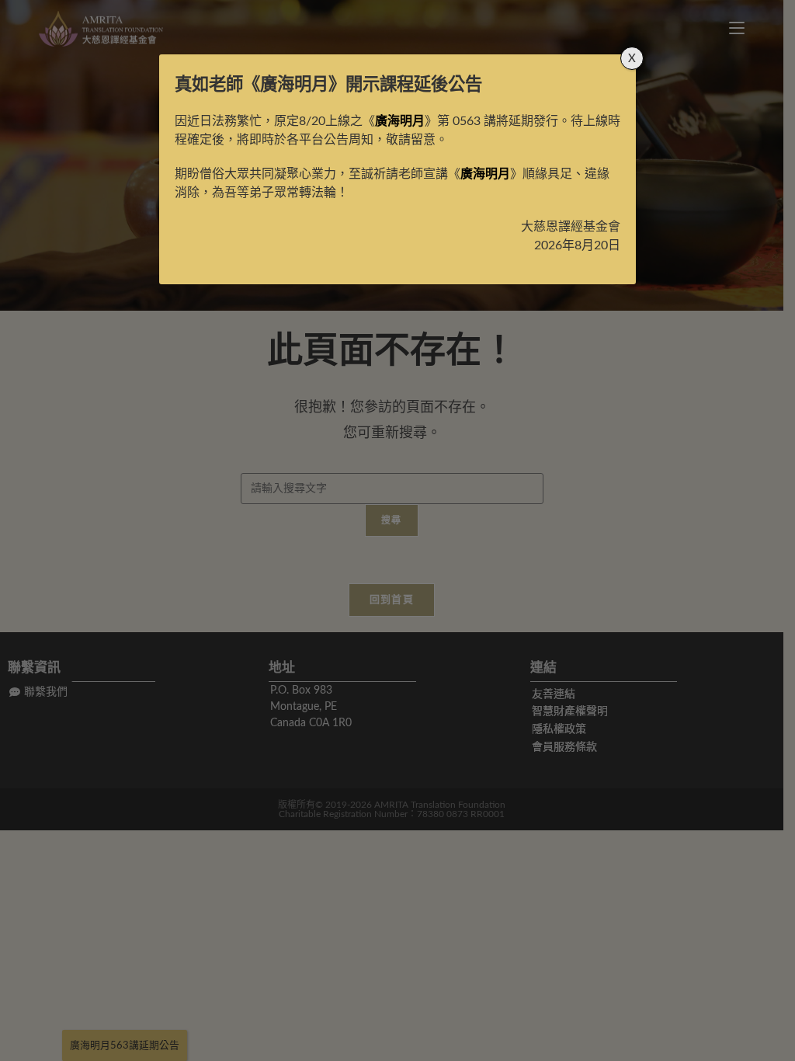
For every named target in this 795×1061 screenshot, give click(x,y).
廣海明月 (294, 84)
